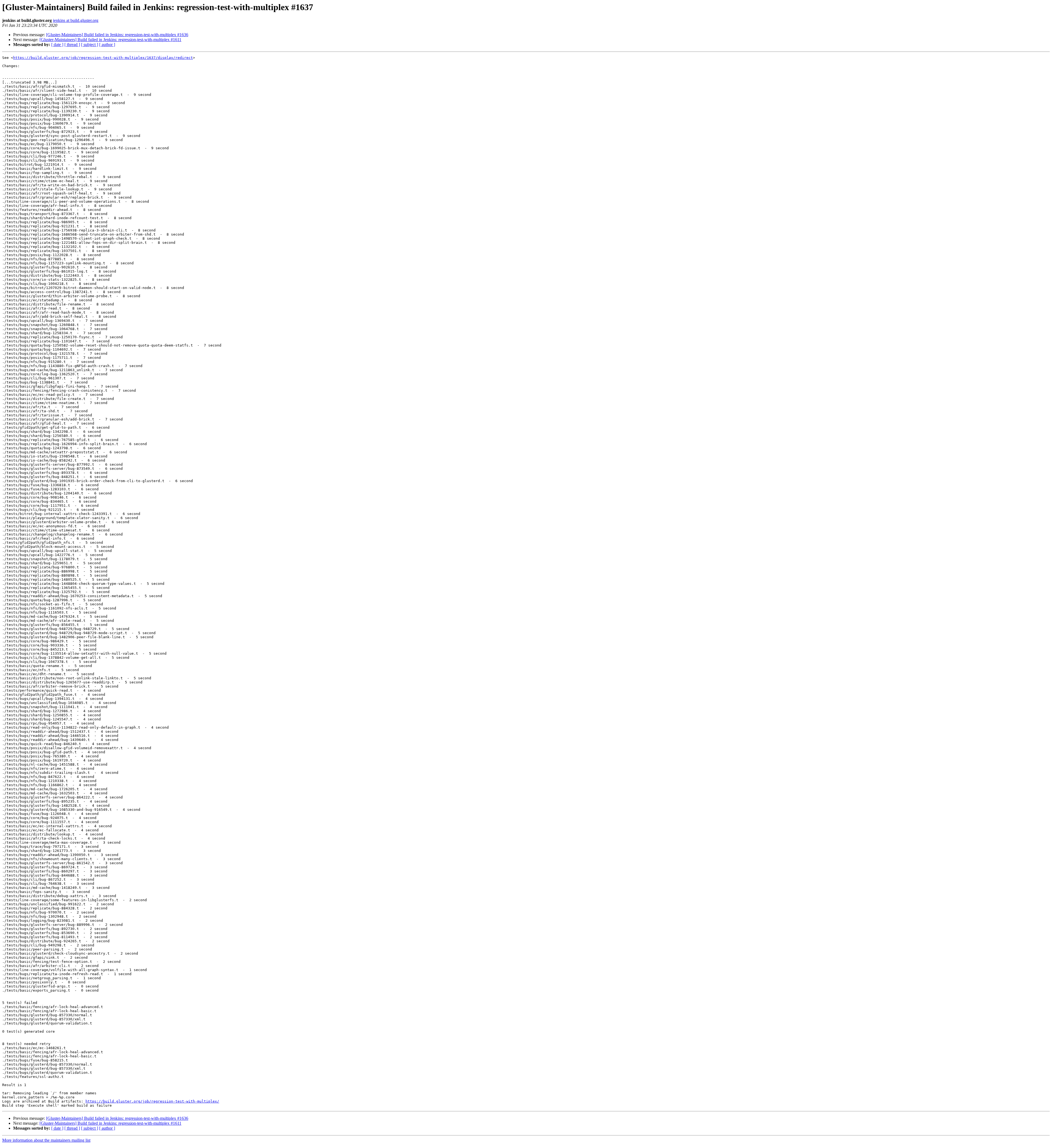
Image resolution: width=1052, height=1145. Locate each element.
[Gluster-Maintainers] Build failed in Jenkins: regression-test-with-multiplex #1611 (110, 39)
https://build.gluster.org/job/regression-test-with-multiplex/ (152, 1101)
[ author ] (107, 44)
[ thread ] (72, 44)
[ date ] (57, 44)
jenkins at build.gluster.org (75, 20)
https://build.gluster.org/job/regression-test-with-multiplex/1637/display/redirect (103, 58)
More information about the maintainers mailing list (46, 1140)
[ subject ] (89, 44)
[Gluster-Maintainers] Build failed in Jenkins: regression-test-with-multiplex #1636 (117, 34)
